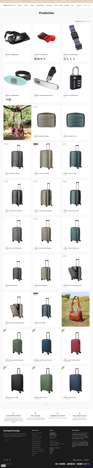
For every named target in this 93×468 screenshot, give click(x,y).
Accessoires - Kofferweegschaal (12, 95)
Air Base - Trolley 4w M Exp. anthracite (13, 210)
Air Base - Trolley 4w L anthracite (12, 173)
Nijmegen (52, 449)
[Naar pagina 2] (49, 404)
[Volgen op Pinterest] (9, 460)
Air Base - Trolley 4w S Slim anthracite (13, 248)
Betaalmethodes (35, 435)
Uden (51, 453)
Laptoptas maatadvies (36, 443)
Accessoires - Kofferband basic (41, 54)
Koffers (32, 5)
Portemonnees (40, 5)
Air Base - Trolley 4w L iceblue (70, 173)
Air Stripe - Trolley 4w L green (40, 397)
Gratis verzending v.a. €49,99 (28, 1)
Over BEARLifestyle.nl (36, 447)
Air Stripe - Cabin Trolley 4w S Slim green (14, 360)
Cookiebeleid (34, 453)
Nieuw (61, 5)
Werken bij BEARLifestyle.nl (37, 449)
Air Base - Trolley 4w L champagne (41, 173)
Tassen (25, 5)
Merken (19, 5)
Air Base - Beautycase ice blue (69, 136)
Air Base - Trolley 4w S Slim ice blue (71, 248)
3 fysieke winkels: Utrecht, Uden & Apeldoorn (52, 1)
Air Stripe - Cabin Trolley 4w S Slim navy (43, 360)
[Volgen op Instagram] (7, 460)
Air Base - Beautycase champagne (41, 136)
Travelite (6, 53)
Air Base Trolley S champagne (40, 285)
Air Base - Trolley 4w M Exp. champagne (43, 210)
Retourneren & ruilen (36, 439)
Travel (56, 5)
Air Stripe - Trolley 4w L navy (69, 397)
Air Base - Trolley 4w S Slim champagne (42, 248)
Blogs (33, 455)
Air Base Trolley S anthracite (11, 285)
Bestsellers (66, 5)
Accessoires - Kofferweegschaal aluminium (43, 95)
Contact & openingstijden (37, 432)
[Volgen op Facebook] (4, 460)
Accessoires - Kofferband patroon (70, 54)
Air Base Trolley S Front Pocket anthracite (72, 285)
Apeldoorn (52, 450)
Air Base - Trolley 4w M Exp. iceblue (71, 210)
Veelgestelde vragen (36, 445)
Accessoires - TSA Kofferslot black (70, 95)
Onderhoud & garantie (36, 441)
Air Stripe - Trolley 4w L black (11, 397)
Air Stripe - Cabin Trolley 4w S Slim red (71, 360)
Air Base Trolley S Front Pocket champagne (14, 322)
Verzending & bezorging (37, 437)
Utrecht (51, 452)
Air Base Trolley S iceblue (39, 322)
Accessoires (49, 5)
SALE (72, 5)
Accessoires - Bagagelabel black (12, 54)
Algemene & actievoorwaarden (38, 451)
